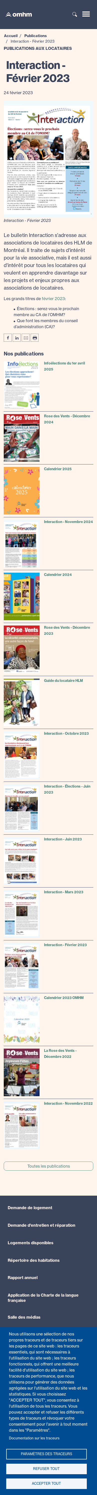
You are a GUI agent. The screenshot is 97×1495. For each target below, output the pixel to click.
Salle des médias (24, 1317)
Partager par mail (26, 338)
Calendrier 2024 (58, 574)
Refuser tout (46, 1469)
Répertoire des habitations (34, 1260)
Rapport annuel (23, 1277)
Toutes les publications (48, 1166)
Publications (35, 35)
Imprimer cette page (35, 338)
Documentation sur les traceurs (34, 1438)
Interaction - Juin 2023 (63, 839)
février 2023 (53, 298)
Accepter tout (46, 1483)
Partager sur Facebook (8, 338)
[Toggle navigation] (86, 14)
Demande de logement (30, 1207)
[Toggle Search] (75, 15)
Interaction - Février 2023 (65, 945)
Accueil (11, 35)
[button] (48, 158)
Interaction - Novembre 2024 (68, 522)
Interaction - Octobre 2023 (66, 733)
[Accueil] (16, 14)
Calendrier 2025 (58, 469)
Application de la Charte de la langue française (43, 1298)
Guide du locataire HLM (63, 680)
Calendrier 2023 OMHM (64, 997)
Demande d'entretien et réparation (41, 1225)
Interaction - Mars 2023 (63, 892)
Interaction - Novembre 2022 (68, 1103)
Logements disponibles (30, 1242)
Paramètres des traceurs (46, 1454)
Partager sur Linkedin (17, 338)
